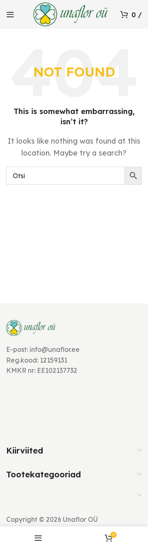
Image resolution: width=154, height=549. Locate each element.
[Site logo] (70, 13)
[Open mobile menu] (10, 14)
